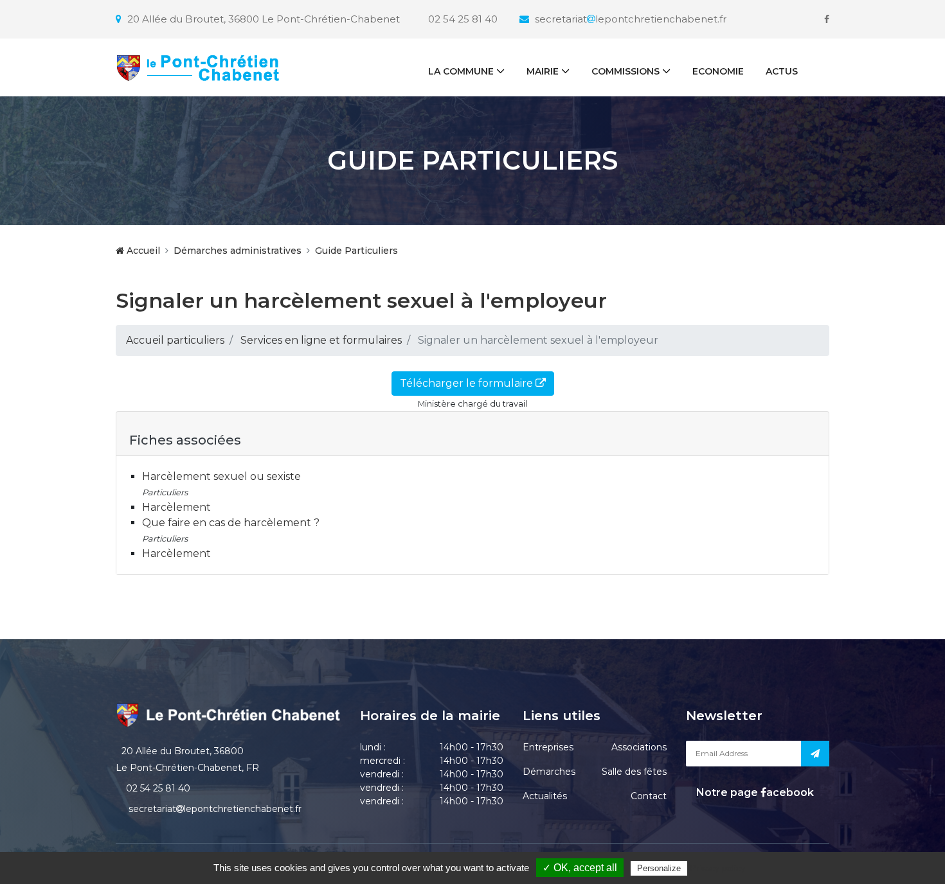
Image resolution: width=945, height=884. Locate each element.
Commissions (625, 71)
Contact (649, 796)
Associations (639, 747)
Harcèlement (176, 507)
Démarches (549, 771)
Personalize (659, 868)
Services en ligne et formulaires (321, 340)
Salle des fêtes (634, 771)
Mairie (542, 71)
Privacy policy (717, 868)
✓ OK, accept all (580, 867)
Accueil (142, 250)
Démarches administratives (238, 250)
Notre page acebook (754, 792)
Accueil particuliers (175, 340)
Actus (782, 71)
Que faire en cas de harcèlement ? (231, 523)
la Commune (461, 71)
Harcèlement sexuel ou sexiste (221, 476)
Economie (718, 71)
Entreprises (548, 747)
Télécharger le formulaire (468, 383)
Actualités (545, 796)
